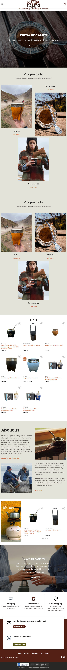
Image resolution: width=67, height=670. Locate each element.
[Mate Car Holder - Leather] (33, 332)
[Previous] (23, 523)
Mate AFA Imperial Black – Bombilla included (53, 378)
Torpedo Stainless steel (30, 378)
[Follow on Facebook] (61, 657)
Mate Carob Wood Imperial (54, 345)
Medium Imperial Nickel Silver (10, 378)
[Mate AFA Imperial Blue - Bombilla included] (33, 395)
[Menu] (2, 4)
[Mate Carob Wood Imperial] (55, 332)
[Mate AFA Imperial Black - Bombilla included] (55, 364)
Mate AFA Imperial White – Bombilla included (9, 409)
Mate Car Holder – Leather (31, 345)
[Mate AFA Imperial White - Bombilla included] (11, 395)
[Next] (65, 523)
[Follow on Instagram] (64, 657)
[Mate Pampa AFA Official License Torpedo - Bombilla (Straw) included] (11, 332)
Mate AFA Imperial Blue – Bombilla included (31, 409)
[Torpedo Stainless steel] (33, 364)
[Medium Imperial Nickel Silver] (11, 364)
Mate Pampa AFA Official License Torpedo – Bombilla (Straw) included (10, 347)
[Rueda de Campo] (33, 4)
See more (16, 135)
